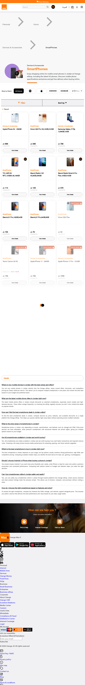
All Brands (18, 90)
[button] (47, 7)
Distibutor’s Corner (7, 618)
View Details (15, 150)
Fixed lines (4, 578)
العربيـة (64, 7)
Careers (3, 607)
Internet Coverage (41, 527)
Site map (3, 665)
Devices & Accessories (12, 47)
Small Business (6, 586)
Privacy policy (5, 659)
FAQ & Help (24, 527)
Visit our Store (60, 527)
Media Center (5, 605)
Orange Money (6, 575)
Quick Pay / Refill (7, 653)
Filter (23, 102)
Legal (2, 623)
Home (36, 24)
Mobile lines (5, 570)
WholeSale (4, 613)
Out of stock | (75, 203)
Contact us (4, 671)
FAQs (2, 581)
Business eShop (6, 591)
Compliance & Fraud (8, 615)
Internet (3, 567)
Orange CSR (5, 599)
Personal (6, 24)
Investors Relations (7, 602)
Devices (3, 573)
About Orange (5, 597)
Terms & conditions (7, 682)
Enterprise (4, 589)
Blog (2, 676)
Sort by (61, 102)
